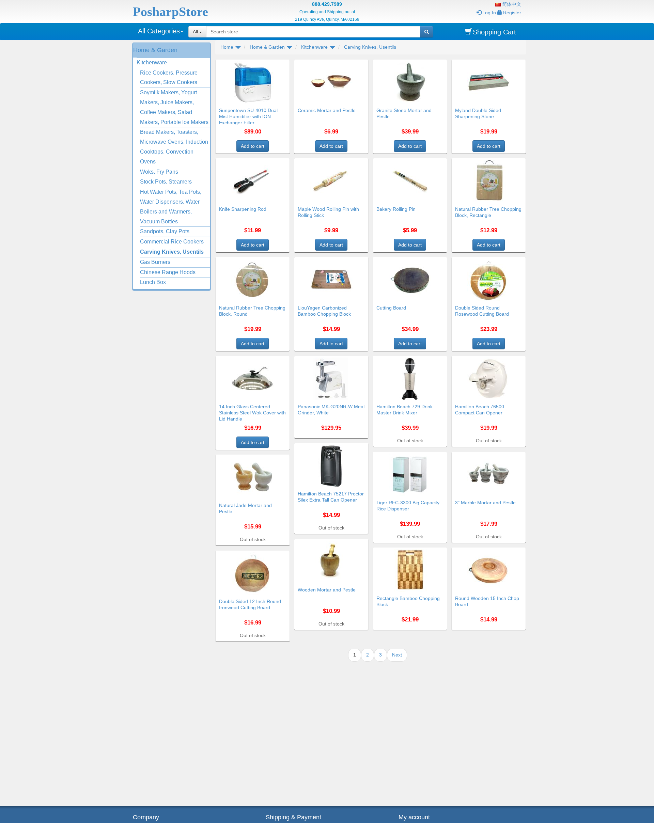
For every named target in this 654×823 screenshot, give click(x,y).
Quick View (275, 63)
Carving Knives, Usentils (172, 252)
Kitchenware (152, 62)
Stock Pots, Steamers (166, 182)
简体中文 (511, 4)
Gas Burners (155, 262)
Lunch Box (153, 282)
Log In (489, 12)
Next (397, 655)
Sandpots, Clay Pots (164, 231)
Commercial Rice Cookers (172, 241)
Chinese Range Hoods (168, 272)
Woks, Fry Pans (159, 172)
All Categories (159, 31)
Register (512, 12)
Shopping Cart (494, 32)
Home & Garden (155, 50)
